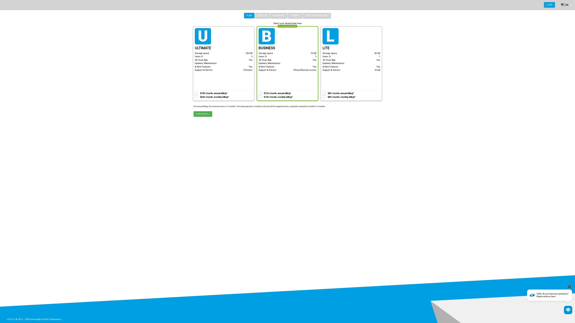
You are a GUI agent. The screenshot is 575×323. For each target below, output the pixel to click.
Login (549, 5)
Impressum (55, 319)
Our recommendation (287, 26)
